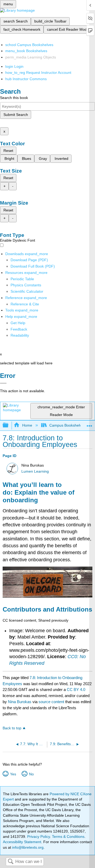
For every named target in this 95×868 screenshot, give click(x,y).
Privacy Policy (38, 836)
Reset (8, 150)
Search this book (14, 98)
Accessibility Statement (22, 842)
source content (51, 701)
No (31, 774)
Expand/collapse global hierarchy (9, 425)
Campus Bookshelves (67, 425)
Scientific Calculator (27, 291)
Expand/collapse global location (89, 424)
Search (10, 862)
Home (27, 425)
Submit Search (15, 114)
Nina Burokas (19, 701)
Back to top (12, 728)
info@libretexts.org (27, 847)
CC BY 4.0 (76, 689)
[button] (19, 329)
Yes (13, 774)
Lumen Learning (35, 471)
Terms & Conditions (68, 836)
